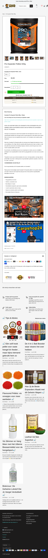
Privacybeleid (29, 523)
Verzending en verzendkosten (32, 515)
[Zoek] (31, 6)
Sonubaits (6, 67)
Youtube (4, 537)
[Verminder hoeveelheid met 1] (12, 87)
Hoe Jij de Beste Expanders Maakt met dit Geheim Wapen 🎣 (35, 389)
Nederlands (5, 545)
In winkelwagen (16, 92)
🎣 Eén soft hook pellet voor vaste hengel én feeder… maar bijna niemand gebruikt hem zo (11, 350)
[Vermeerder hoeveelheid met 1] (19, 87)
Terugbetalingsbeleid (30, 519)
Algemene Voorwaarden (31, 521)
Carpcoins (28, 517)
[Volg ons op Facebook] (3, 550)
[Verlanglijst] (42, 6)
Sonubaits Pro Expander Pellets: (12, 71)
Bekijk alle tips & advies (40, 318)
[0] (47, 6)
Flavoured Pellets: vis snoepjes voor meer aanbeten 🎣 (12, 396)
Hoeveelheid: (7, 87)
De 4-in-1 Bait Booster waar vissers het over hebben (35, 347)
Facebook (4, 534)
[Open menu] (3, 6)
